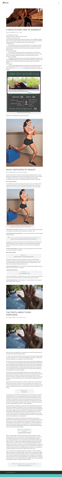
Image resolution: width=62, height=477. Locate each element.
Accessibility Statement (10, 472)
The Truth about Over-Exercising (19, 313)
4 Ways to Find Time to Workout (23, 29)
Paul (8, 32)
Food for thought (18, 32)
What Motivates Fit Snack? (20, 169)
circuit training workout (18, 68)
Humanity (24, 317)
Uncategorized (24, 172)
